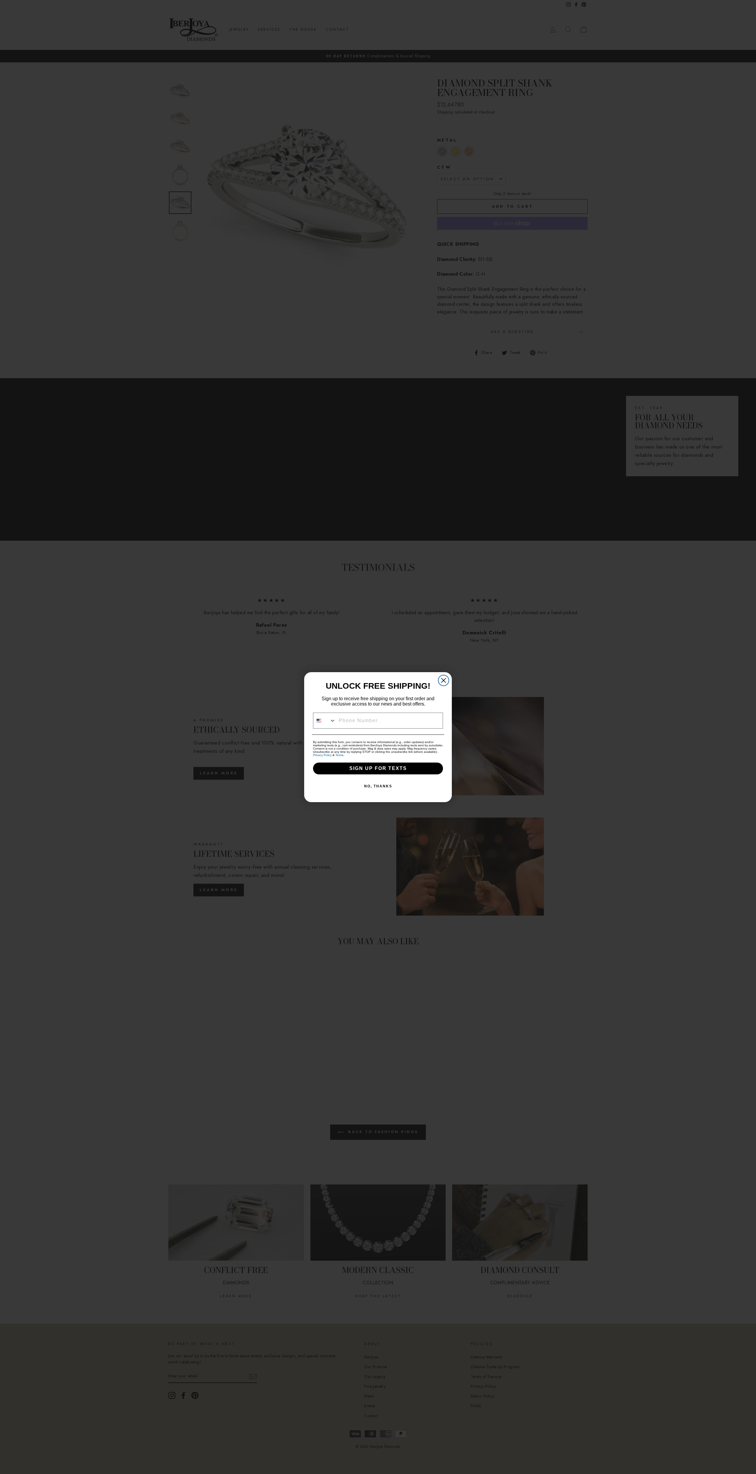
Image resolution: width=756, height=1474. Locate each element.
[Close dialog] (443, 680)
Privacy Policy (322, 755)
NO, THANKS (378, 786)
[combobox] (324, 720)
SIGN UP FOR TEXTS (378, 768)
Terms (339, 755)
